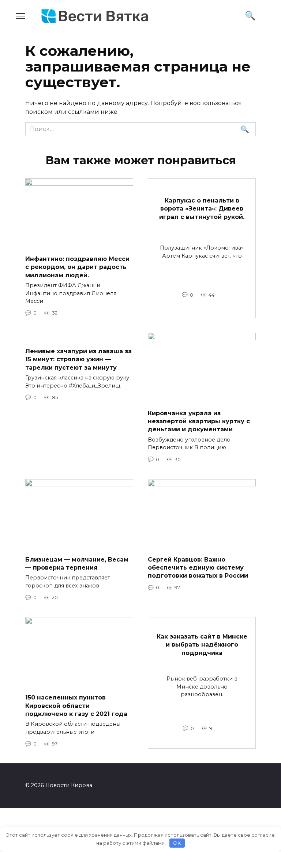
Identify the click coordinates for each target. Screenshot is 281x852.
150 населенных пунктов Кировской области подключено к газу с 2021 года (76, 705)
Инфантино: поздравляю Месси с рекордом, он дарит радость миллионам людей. (77, 267)
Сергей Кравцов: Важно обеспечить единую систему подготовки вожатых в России (198, 567)
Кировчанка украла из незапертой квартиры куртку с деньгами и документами (199, 421)
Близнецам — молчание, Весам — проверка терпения (76, 563)
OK (177, 843)
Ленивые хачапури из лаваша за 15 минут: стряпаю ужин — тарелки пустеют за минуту (78, 359)
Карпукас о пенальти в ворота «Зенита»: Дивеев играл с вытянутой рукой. (201, 208)
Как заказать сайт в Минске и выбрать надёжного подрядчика (202, 644)
